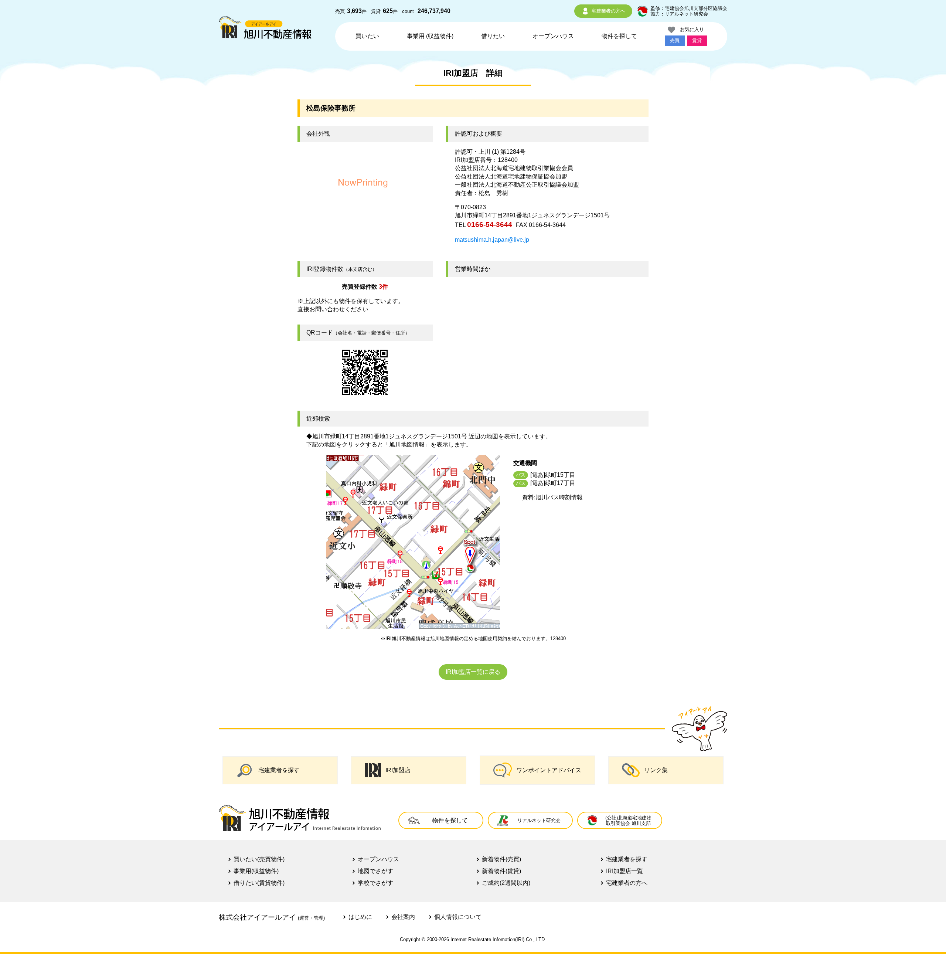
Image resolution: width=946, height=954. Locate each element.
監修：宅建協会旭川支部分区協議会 (688, 8)
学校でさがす (375, 883)
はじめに (360, 917)
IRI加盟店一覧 (624, 871)
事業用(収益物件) (256, 871)
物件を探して (619, 36)
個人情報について (457, 917)
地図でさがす (375, 871)
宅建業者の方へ (608, 11)
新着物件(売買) (501, 859)
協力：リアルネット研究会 (679, 14)
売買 (675, 40)
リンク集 (656, 770)
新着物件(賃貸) (501, 871)
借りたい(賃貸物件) (259, 883)
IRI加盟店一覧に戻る (473, 672)
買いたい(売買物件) (259, 859)
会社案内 (403, 917)
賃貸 (697, 40)
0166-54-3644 (489, 224)
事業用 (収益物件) (430, 36)
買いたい (367, 36)
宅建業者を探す (279, 770)
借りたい (493, 36)
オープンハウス (553, 36)
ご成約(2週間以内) (506, 883)
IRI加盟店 (398, 770)
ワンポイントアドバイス (548, 770)
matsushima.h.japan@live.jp (492, 240)
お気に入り (689, 29)
